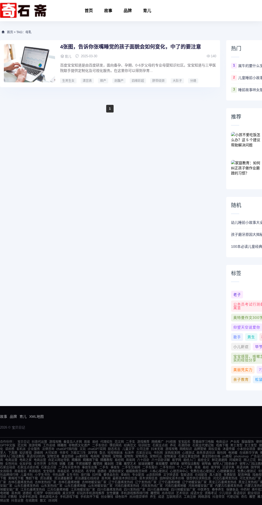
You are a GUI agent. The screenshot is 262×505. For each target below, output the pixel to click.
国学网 (92, 453)
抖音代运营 (39, 442)
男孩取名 (35, 471)
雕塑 (252, 497)
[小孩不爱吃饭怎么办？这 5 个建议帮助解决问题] (246, 142)
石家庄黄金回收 (189, 456)
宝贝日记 (23, 442)
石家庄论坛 (143, 453)
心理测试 (188, 453)
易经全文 (204, 460)
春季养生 (218, 489)
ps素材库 (82, 456)
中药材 (245, 489)
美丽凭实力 (243, 370)
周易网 (130, 460)
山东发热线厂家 (51, 486)
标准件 (129, 453)
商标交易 (214, 449)
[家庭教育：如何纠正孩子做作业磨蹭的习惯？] (246, 170)
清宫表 (87, 81)
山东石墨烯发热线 (26, 486)
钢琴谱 (174, 464)
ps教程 (227, 456)
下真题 (12, 453)
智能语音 (187, 475)
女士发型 (251, 445)
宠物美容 (170, 456)
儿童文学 (128, 449)
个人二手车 (184, 467)
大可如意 (51, 453)
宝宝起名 (184, 442)
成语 (161, 497)
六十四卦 (143, 460)
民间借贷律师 (138, 497)
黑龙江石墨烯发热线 (222, 482)
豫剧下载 (32, 478)
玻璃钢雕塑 (146, 464)
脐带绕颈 (158, 81)
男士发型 (236, 445)
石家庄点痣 (160, 445)
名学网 (90, 471)
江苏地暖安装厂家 (83, 489)
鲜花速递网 (219, 460)
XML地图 (36, 416)
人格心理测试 (158, 471)
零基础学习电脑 (203, 442)
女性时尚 (11, 464)
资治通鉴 (46, 478)
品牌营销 (200, 449)
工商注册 (190, 497)
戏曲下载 (222, 445)
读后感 (9, 449)
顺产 (103, 81)
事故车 (115, 467)
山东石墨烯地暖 (75, 486)
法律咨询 (48, 449)
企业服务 (34, 449)
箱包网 (221, 453)
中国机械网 (52, 493)
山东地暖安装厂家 (100, 486)
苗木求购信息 (148, 478)
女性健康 (112, 493)
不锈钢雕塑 (83, 464)
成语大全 (196, 493)
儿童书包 (26, 475)
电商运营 (11, 460)
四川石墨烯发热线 (109, 489)
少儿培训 (225, 493)
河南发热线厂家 (152, 486)
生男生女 (68, 81)
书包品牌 (58, 475)
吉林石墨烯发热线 (20, 482)
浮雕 (119, 464)
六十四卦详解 (160, 460)
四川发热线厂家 (134, 489)
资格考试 (211, 493)
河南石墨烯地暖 (175, 486)
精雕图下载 (90, 460)
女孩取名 (6, 471)
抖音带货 (218, 497)
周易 (87, 442)
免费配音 (230, 475)
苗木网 (106, 478)
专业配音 (138, 475)
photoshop (241, 456)
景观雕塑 (162, 464)
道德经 (101, 471)
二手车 (130, 442)
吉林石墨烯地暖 (69, 482)
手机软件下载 (89, 497)
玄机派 (21, 449)
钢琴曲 (206, 464)
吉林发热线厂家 (45, 482)
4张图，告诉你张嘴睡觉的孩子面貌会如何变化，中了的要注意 (130, 47)
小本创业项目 (246, 449)
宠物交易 (53, 456)
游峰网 (38, 453)
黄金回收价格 (211, 456)
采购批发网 (172, 453)
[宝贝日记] (23, 10)
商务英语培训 (205, 453)
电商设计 (222, 442)
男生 (251, 337)
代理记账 (233, 497)
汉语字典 (228, 467)
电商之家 (25, 460)
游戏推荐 (143, 442)
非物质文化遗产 (79, 445)
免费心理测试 (246, 471)
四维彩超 (138, 81)
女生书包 (73, 475)
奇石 (244, 497)
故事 (108, 10)
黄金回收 (67, 456)
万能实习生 (78, 453)
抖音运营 (17, 500)
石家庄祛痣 (7, 467)
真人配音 (215, 475)
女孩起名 (78, 471)
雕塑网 (97, 464)
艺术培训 (182, 493)
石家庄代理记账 (203, 445)
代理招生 (106, 442)
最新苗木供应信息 (125, 478)
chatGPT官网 (97, 449)
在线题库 (32, 500)
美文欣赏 (68, 493)
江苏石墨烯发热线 (32, 489)
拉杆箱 (96, 475)
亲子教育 (241, 379)
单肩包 (125, 475)
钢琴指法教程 (190, 464)
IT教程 (12, 497)
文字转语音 (171, 475)
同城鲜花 (235, 460)
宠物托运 (156, 456)
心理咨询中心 (179, 471)
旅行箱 (85, 475)
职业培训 (254, 493)
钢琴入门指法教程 (12, 456)
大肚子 (177, 81)
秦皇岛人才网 (72, 442)
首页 (89, 10)
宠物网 (106, 456)
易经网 (119, 460)
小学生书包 (42, 475)
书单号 (64, 453)
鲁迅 (102, 453)
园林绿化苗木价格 (172, 478)
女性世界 (40, 464)
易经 (95, 442)
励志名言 (114, 449)
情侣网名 (116, 445)
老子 (237, 295)
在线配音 (201, 475)
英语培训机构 (36, 456)
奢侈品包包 (111, 475)
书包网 (158, 453)
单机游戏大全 (48, 497)
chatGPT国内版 (67, 449)
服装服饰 (248, 442)
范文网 (119, 442)
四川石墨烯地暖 (158, 489)
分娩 (193, 81)
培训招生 (144, 445)
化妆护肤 (25, 464)
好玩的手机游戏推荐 (90, 493)
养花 (173, 445)
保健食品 (232, 489)
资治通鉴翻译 (63, 478)
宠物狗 (128, 456)
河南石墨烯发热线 (127, 486)
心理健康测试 (226, 471)
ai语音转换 (153, 475)
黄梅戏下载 (16, 478)
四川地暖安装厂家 (183, 489)
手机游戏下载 (69, 497)
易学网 (176, 460)
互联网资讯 (174, 497)
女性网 (52, 464)
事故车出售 (89, 467)
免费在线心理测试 (202, 471)
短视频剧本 (115, 453)
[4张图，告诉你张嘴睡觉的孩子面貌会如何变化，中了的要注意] (29, 63)
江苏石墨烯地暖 (58, 489)
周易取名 (20, 471)
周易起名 (63, 471)
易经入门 (189, 460)
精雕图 (62, 445)
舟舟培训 (168, 493)
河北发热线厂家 (250, 478)
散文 (43, 500)
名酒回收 (184, 445)
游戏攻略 (55, 442)
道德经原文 (116, 471)
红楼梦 (38, 493)
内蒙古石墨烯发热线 (229, 486)
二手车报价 (150, 467)
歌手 (237, 337)
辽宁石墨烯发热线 (120, 482)
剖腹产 (119, 81)
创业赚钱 (107, 497)
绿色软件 (121, 497)
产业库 (234, 442)
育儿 (147, 10)
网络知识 (186, 449)
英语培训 (239, 493)
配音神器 (244, 475)
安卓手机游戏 (28, 497)
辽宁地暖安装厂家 (194, 482)
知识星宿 (25, 453)
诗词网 (52, 500)
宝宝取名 (49, 471)
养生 (153, 497)
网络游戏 (204, 497)
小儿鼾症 (241, 347)
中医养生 (204, 489)
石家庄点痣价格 (28, 467)
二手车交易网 (131, 467)
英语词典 (242, 467)
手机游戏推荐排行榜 (134, 493)
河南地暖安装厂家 (200, 486)
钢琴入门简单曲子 (225, 464)
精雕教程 (106, 460)
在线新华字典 (248, 453)
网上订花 (250, 460)
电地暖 (232, 453)
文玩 (83, 449)
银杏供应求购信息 (198, 478)
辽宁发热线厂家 (146, 482)
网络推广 (157, 442)
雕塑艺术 (130, 464)
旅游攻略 (35, 445)
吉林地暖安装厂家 (94, 482)
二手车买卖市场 (69, 467)
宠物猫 (117, 456)
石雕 (71, 464)
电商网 (95, 456)
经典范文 (130, 445)
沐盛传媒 (229, 449)
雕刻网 (109, 464)
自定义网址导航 (59, 460)
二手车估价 (99, 445)
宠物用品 (141, 456)
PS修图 (171, 442)
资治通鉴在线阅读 (87, 478)
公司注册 (143, 449)
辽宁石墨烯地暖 (169, 482)
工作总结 (49, 445)
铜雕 (62, 464)
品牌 (128, 10)
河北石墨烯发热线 (225, 478)
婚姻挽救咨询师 (136, 471)
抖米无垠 (157, 449)
